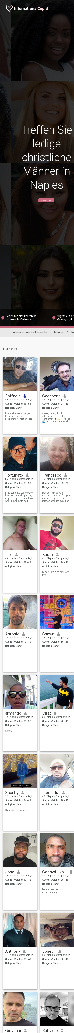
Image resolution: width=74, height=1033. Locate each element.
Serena (8, 730)
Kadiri (47, 554)
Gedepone (51, 396)
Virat (46, 713)
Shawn (48, 634)
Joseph (49, 951)
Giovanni (13, 1030)
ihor (8, 554)
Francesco (51, 475)
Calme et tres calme (15, 810)
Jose (9, 872)
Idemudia (50, 792)
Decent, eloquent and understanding (53, 891)
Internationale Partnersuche (30, 332)
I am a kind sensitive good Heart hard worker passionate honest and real (19, 416)
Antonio (12, 634)
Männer (59, 332)
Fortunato (14, 475)
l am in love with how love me (55, 573)
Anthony (12, 951)
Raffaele (13, 396)
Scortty (12, 792)
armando (13, 713)
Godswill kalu (54, 872)
